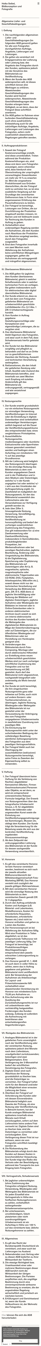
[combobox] (7, 1344)
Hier (4, 1315)
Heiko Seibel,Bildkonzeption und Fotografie (12, 6)
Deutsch (5, 1344)
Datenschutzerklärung (10, 1336)
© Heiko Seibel (7, 1327)
